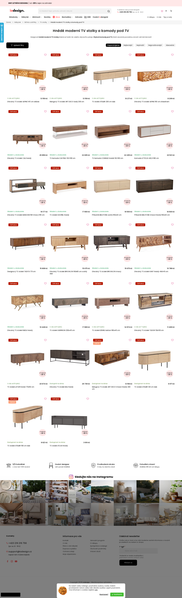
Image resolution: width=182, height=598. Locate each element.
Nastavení (104, 594)
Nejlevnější (128, 45)
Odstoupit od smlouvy (10, 595)
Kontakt (65, 540)
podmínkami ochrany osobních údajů (131, 557)
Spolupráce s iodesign (98, 546)
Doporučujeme (113, 45)
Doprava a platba (69, 549)
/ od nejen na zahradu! (30, 3)
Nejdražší (140, 45)
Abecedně (170, 45)
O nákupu (94, 543)
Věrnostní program (97, 540)
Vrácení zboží (95, 551)
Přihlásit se (128, 563)
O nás (65, 543)
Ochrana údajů (68, 551)
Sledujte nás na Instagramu (94, 477)
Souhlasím (118, 594)
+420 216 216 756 (125, 12)
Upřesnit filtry (19, 45)
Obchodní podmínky (98, 549)
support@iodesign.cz (20, 551)
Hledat (108, 11)
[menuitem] (14, 18)
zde (96, 590)
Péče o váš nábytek (70, 546)
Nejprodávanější (155, 45)
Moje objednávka (69, 554)
